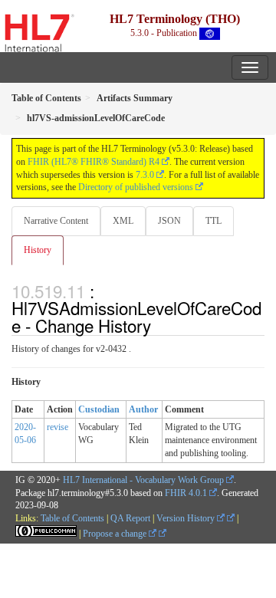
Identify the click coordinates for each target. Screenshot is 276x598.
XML (123, 220)
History (37, 250)
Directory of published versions (135, 187)
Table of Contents (72, 518)
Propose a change (116, 533)
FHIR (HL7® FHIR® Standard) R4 (93, 161)
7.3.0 (145, 174)
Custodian (99, 409)
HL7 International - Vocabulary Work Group (143, 480)
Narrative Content (56, 220)
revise (57, 427)
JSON (169, 220)
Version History (186, 518)
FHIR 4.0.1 (186, 493)
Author (143, 409)
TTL (213, 220)
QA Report (130, 518)
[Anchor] (159, 325)
